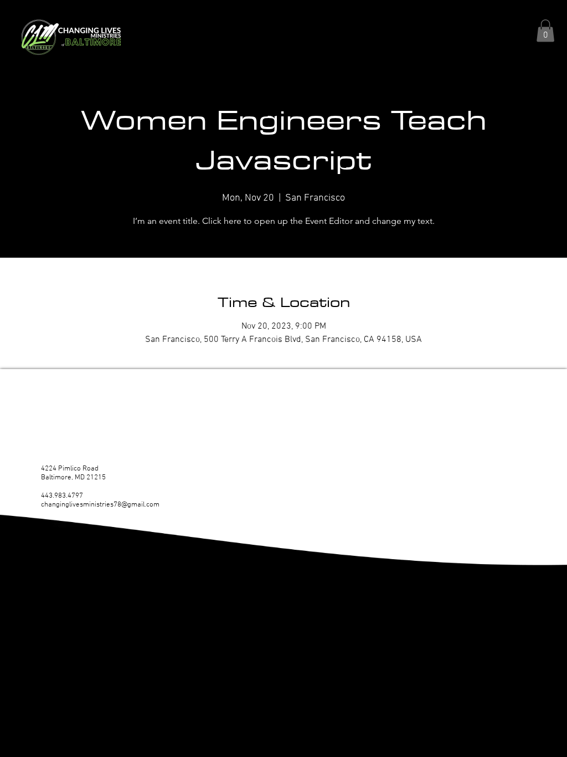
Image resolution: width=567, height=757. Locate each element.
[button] (545, 30)
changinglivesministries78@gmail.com (100, 504)
